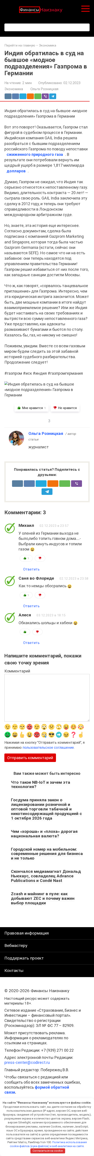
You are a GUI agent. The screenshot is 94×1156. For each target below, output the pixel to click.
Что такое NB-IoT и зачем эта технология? (40, 784)
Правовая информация (26, 933)
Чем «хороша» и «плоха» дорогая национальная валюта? (44, 833)
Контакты (13, 970)
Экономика (47, 45)
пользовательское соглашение (48, 747)
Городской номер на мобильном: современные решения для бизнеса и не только (47, 854)
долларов (16, 171)
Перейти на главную (19, 45)
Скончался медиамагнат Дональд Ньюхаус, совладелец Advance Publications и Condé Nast (46, 876)
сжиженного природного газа (35, 154)
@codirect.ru (27, 1062)
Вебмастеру (15, 945)
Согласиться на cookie (48, 1150)
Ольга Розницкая (45, 433)
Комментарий (17, 671)
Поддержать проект (24, 958)
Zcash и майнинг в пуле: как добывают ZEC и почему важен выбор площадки (43, 898)
